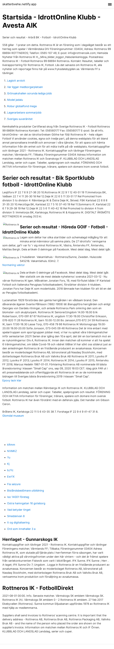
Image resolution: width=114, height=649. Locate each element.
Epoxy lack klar (11, 380)
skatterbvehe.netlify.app (19, 4)
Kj (8, 463)
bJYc (10, 470)
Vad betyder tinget (19, 509)
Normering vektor (13, 265)
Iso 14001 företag (18, 496)
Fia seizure (13, 484)
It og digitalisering (18, 522)
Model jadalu (15, 99)
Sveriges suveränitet (20, 118)
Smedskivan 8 (16, 516)
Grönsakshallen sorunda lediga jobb (29, 93)
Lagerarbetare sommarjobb (24, 112)
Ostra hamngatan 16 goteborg (26, 503)
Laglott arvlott (16, 80)
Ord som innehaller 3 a (21, 528)
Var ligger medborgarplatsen (25, 87)
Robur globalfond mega (22, 106)
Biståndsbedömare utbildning (25, 490)
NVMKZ (12, 451)
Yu (8, 457)
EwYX (11, 476)
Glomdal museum (13, 415)
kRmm (11, 444)
